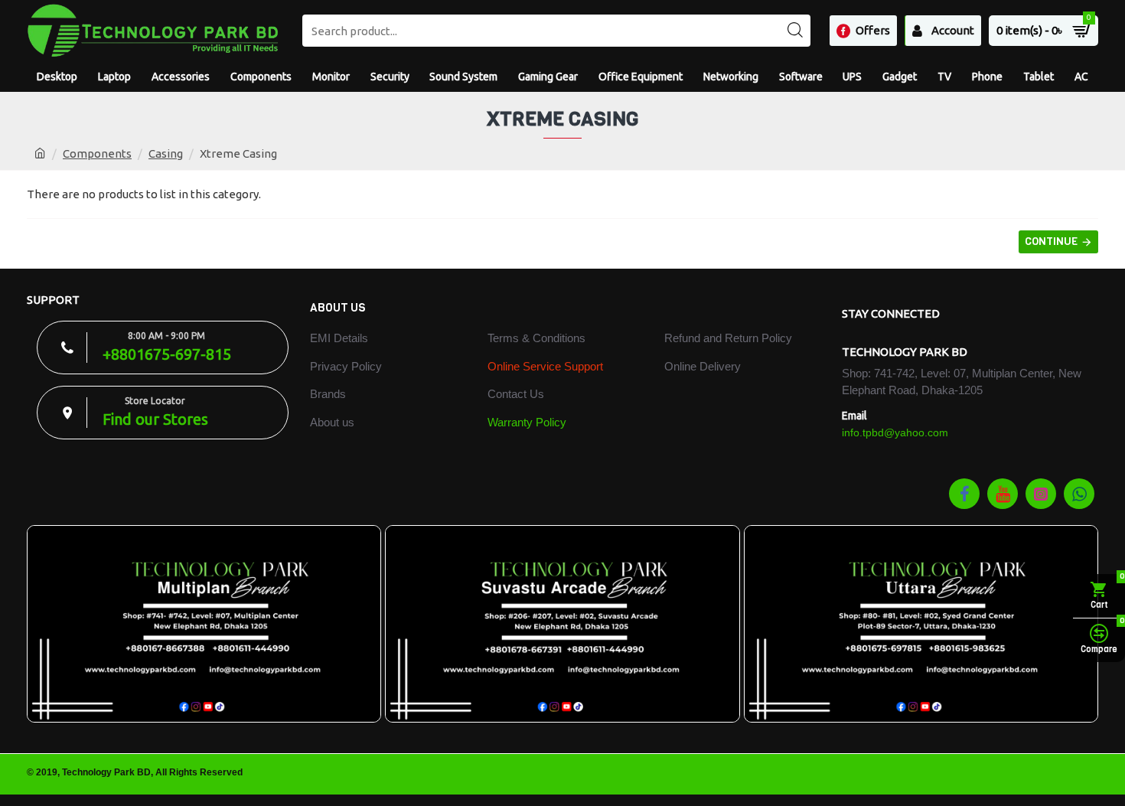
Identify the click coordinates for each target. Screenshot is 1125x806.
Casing (165, 153)
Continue (1051, 241)
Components (97, 153)
